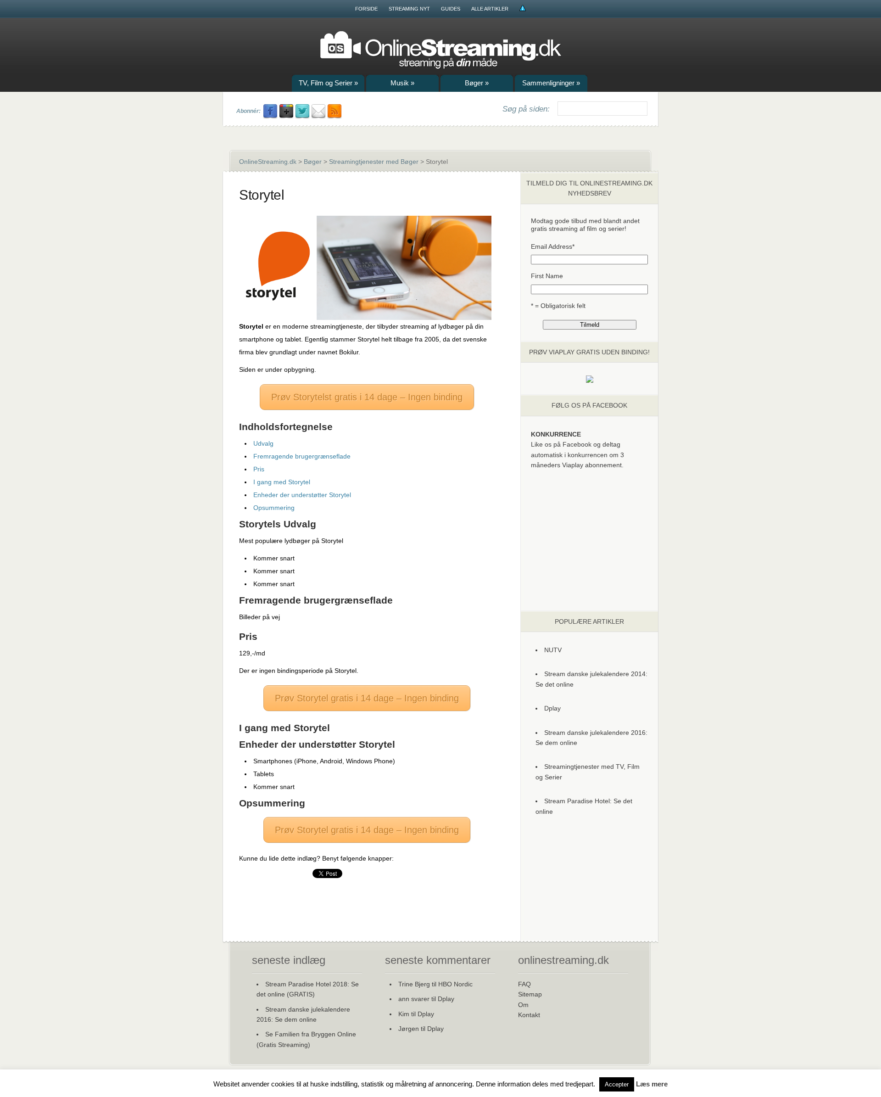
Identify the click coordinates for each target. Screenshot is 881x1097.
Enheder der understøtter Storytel (302, 494)
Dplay (552, 708)
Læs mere (652, 1084)
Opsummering (274, 507)
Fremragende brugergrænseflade (302, 456)
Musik (402, 83)
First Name (547, 276)
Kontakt (529, 1015)
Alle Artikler (489, 8)
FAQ (524, 984)
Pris (258, 469)
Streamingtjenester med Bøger (373, 161)
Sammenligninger (551, 83)
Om (523, 1004)
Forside (366, 8)
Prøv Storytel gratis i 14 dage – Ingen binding (367, 698)
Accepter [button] (617, 1084)
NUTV (553, 650)
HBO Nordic (455, 984)
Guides (450, 8)
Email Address (552, 246)
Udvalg (263, 443)
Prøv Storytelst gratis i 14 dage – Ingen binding (367, 397)
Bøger (477, 83)
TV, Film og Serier (328, 83)
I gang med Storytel (281, 482)
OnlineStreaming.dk (267, 161)
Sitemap (530, 994)
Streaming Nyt (409, 8)
